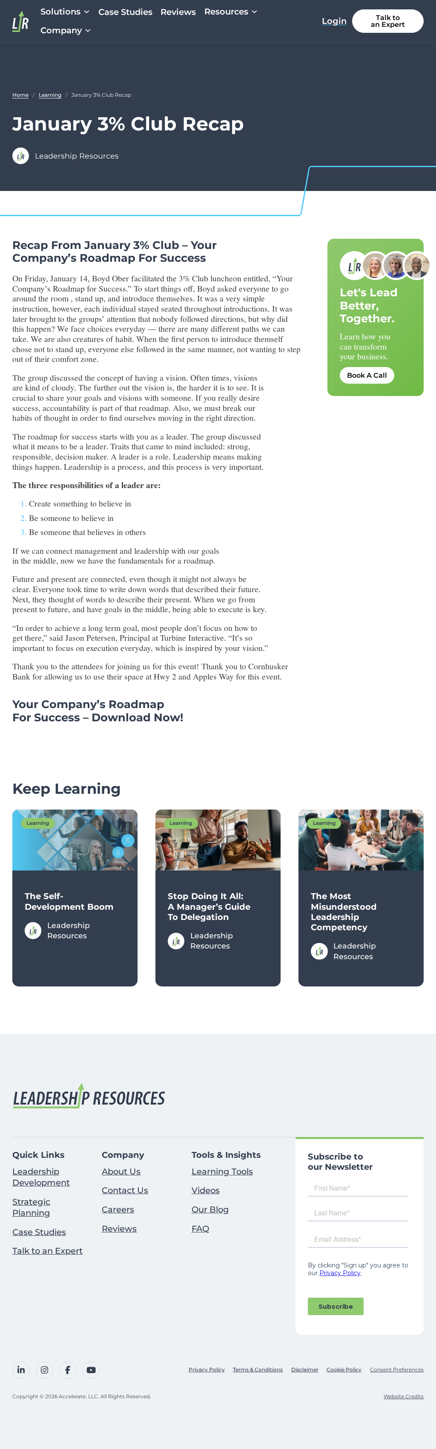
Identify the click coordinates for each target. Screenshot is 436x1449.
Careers (118, 1209)
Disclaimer (304, 1369)
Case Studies (125, 12)
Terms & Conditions (258, 1369)
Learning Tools (222, 1171)
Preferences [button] (191, 1402)
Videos (206, 1190)
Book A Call (367, 375)
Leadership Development (41, 1177)
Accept (111, 1421)
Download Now (136, 717)
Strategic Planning (31, 1207)
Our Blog (210, 1209)
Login (334, 21)
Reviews (178, 12)
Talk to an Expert (388, 21)
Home (20, 95)
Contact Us (125, 1190)
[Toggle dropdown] (86, 12)
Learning (50, 95)
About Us (121, 1171)
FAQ (200, 1228)
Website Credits (404, 1396)
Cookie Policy (344, 1369)
